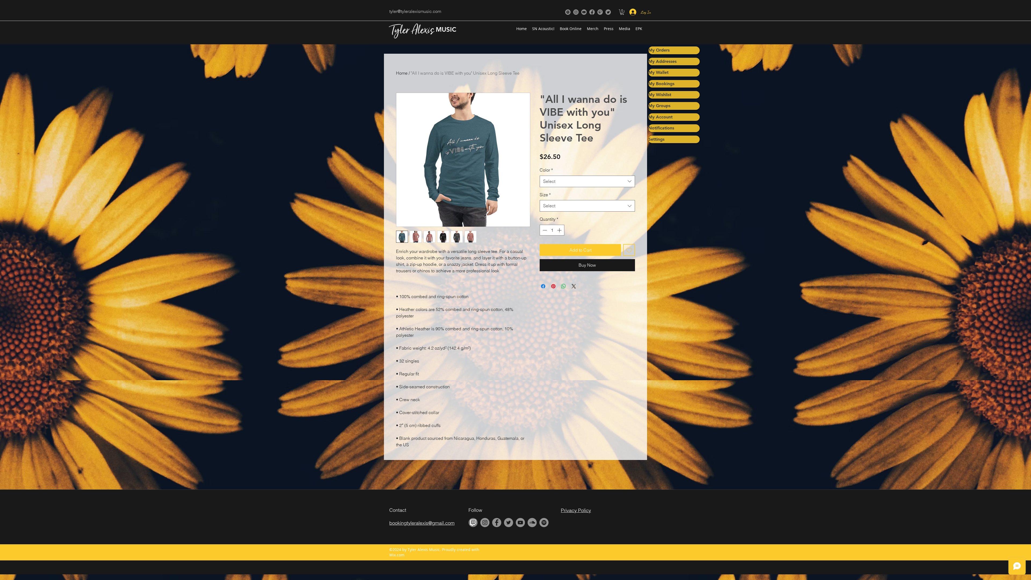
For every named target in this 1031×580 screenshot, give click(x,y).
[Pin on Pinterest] (553, 286)
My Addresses (662, 61)
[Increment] (560, 230)
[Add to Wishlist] (629, 250)
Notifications (661, 127)
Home (402, 73)
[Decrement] (544, 230)
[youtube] (584, 12)
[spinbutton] (552, 230)
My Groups (659, 105)
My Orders (659, 50)
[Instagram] (576, 12)
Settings (656, 139)
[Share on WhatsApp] (563, 286)
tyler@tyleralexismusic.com (415, 11)
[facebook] (592, 12)
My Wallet (658, 72)
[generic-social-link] (568, 12)
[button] (622, 12)
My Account (660, 116)
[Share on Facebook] (543, 286)
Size (545, 194)
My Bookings (661, 83)
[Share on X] (574, 286)
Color (546, 170)
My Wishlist (659, 94)
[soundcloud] (532, 522)
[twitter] (608, 12)
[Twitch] (600, 12)
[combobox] (587, 181)
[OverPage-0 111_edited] (473, 522)
